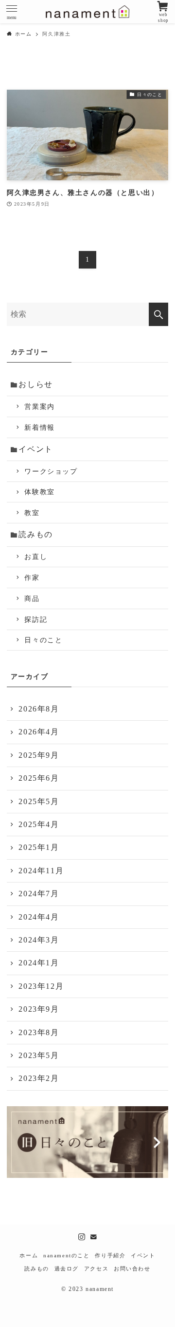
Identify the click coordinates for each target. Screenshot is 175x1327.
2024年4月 (38, 917)
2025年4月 (38, 824)
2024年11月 (41, 870)
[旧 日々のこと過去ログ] (87, 1170)
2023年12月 (41, 986)
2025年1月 (38, 847)
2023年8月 (38, 1032)
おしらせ (35, 384)
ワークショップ (50, 471)
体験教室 (39, 492)
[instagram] (81, 1236)
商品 (31, 598)
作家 (31, 577)
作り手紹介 (110, 1255)
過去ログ (66, 1268)
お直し (35, 556)
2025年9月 (38, 755)
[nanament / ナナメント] (87, 11)
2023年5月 (38, 1055)
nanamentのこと (66, 1255)
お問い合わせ (132, 1268)
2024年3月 (38, 940)
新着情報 (39, 427)
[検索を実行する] (158, 314)
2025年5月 (38, 801)
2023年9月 (38, 1009)
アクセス (96, 1268)
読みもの (35, 534)
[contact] (93, 1236)
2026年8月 (38, 709)
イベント (35, 449)
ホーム (28, 1255)
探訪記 (35, 619)
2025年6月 (38, 778)
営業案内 (39, 406)
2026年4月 (38, 732)
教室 (31, 513)
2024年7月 (38, 893)
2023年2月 (38, 1078)
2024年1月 (38, 963)
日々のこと (43, 640)
